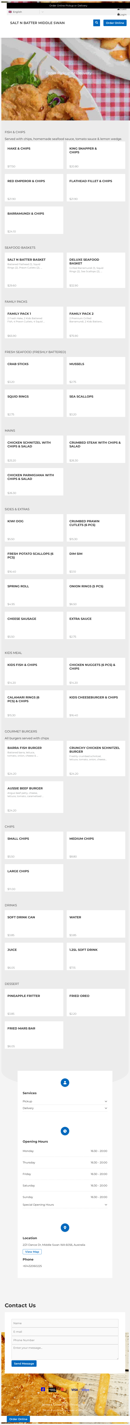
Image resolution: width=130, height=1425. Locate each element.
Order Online (115, 23)
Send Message (24, 1363)
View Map (32, 1251)
